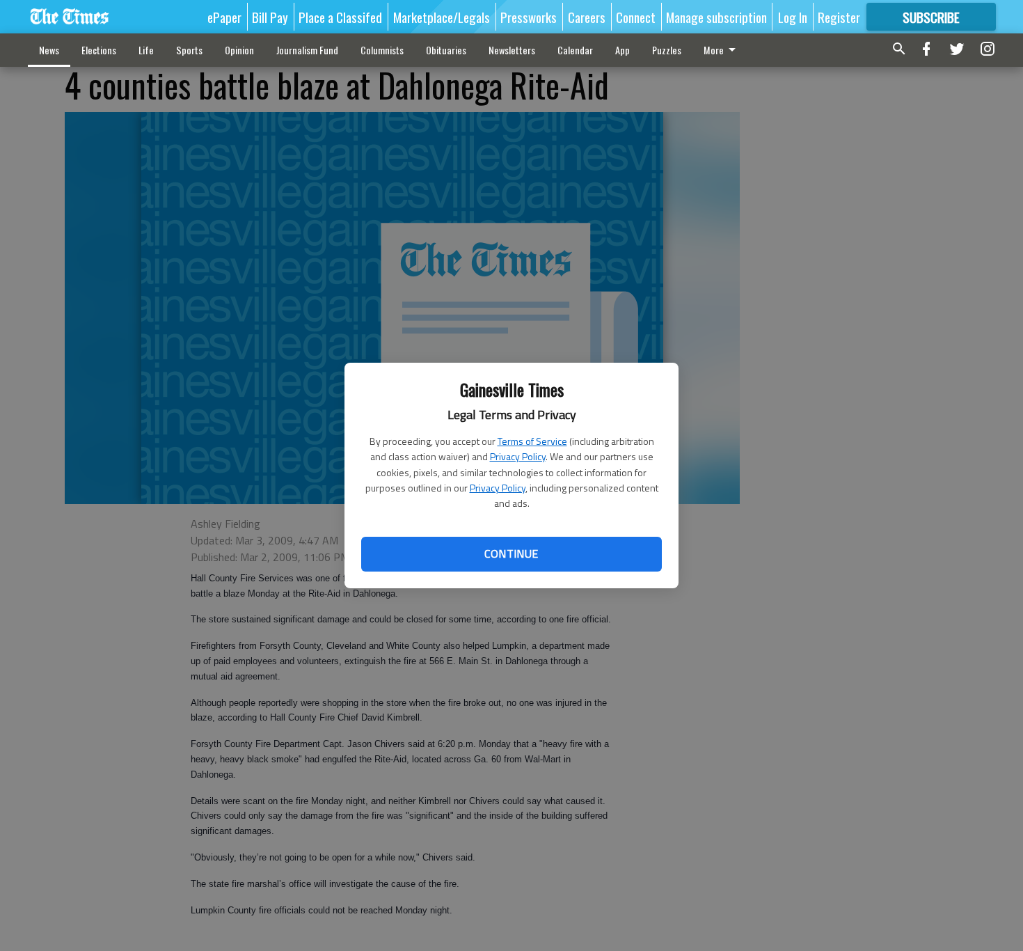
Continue (511, 553)
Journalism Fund (307, 49)
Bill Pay (270, 17)
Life (146, 49)
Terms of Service (532, 441)
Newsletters (512, 49)
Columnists (382, 49)
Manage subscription (716, 17)
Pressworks (528, 17)
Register (839, 17)
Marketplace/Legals (441, 17)
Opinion (239, 49)
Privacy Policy (518, 456)
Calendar (575, 49)
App (622, 49)
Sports (189, 49)
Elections (98, 49)
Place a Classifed (340, 17)
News (49, 49)
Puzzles (666, 49)
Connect (636, 17)
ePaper (224, 17)
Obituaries (446, 49)
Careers (586, 17)
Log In (792, 17)
